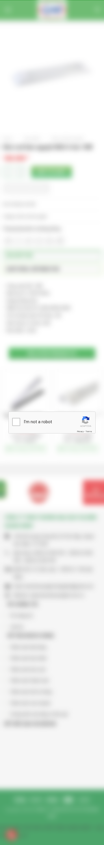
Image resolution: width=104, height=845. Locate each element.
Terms (89, 431)
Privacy (80, 431)
